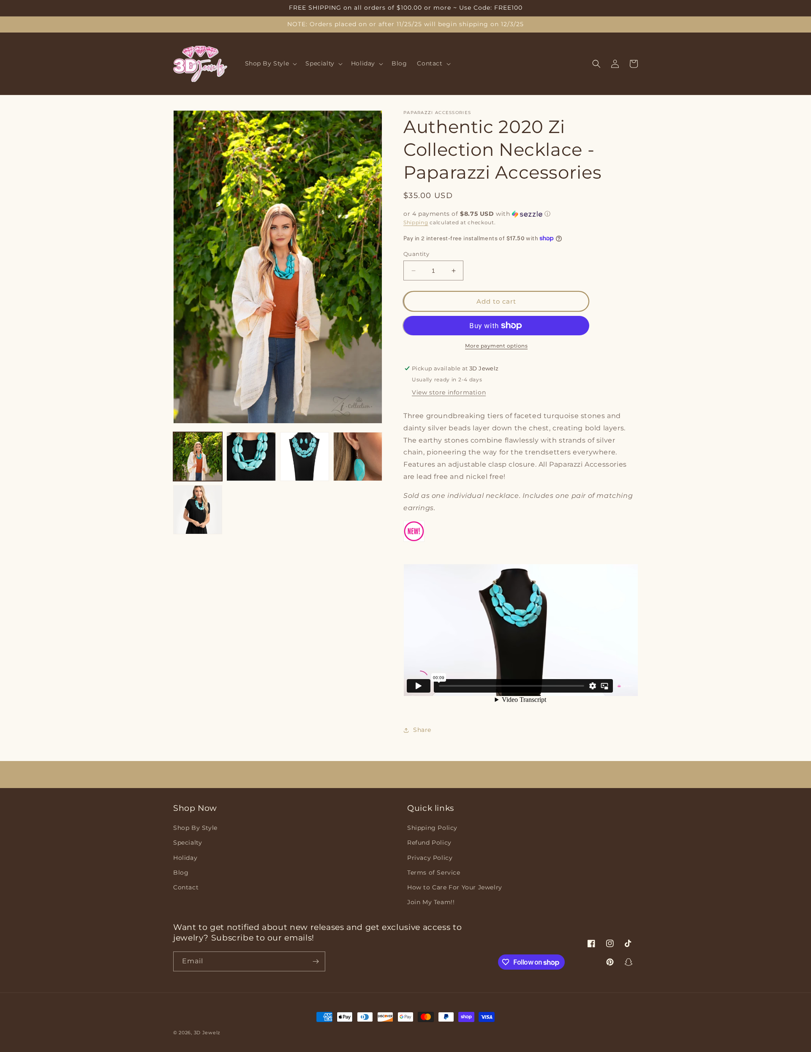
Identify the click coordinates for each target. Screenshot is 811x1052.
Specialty (187, 842)
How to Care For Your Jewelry (454, 887)
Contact (186, 887)
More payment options (496, 346)
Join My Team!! (430, 902)
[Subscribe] (315, 961)
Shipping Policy (432, 828)
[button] (270, 64)
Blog (180, 872)
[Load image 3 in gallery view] (304, 456)
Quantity (416, 253)
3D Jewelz (207, 1033)
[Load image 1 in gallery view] (197, 456)
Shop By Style (195, 828)
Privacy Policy (429, 858)
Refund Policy (429, 842)
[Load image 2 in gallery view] (250, 456)
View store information (449, 392)
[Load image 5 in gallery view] (197, 509)
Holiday (185, 858)
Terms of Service (433, 872)
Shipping (415, 222)
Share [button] (422, 730)
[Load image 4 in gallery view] (357, 456)
